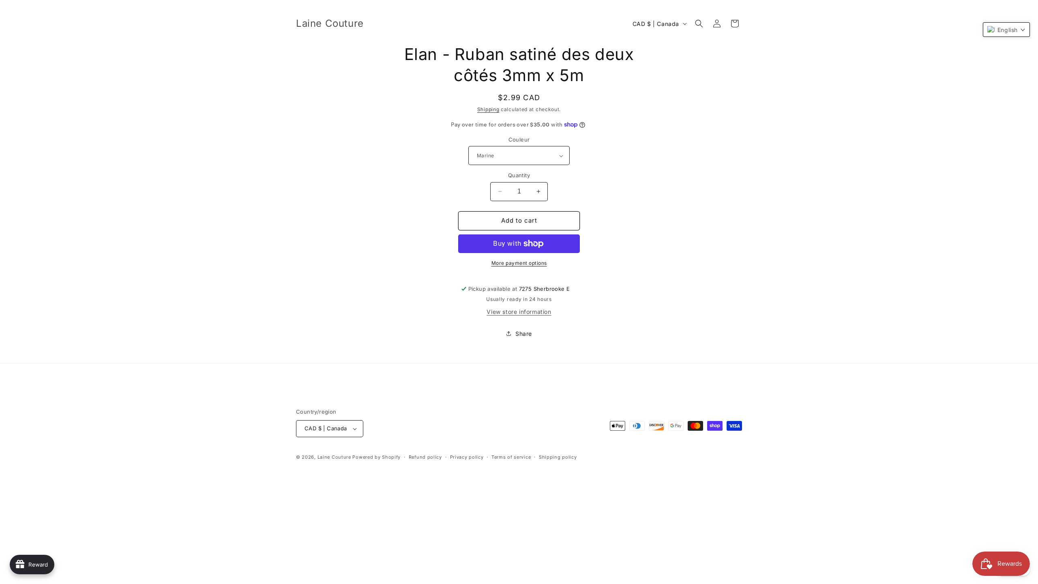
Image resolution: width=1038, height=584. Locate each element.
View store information (519, 311)
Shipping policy (558, 457)
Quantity (519, 175)
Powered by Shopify (376, 457)
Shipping (488, 109)
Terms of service (511, 457)
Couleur (519, 139)
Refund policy (425, 457)
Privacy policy (467, 457)
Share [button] (523, 333)
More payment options (519, 263)
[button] (699, 23)
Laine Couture (334, 457)
